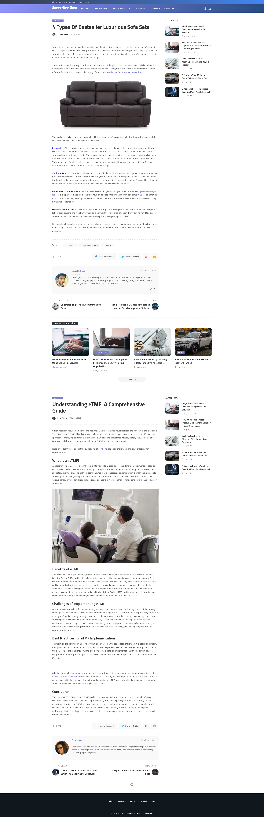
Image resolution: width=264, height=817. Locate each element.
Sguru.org (130, 280)
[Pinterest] (146, 256)
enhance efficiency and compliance (68, 676)
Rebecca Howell (63, 812)
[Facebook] (154, 289)
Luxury (108, 245)
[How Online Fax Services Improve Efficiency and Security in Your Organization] (172, 47)
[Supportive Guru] (64, 8)
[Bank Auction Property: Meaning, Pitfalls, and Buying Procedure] (172, 63)
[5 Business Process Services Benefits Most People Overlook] (172, 92)
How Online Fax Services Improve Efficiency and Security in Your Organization (196, 45)
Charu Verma (62, 418)
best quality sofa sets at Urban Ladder (122, 72)
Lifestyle (58, 21)
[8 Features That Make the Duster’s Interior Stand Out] (172, 78)
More (139, 352)
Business (59, 352)
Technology (102, 352)
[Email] (154, 256)
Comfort (71, 245)
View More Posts (147, 271)
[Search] (209, 8)
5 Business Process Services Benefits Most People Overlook (196, 90)
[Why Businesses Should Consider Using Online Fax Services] (172, 31)
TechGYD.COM (118, 280)
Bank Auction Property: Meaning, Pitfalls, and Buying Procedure (195, 61)
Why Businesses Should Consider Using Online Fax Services (194, 29)
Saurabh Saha (62, 34)
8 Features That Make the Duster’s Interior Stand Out (194, 77)
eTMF (101, 448)
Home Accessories (90, 245)
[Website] (150, 289)
